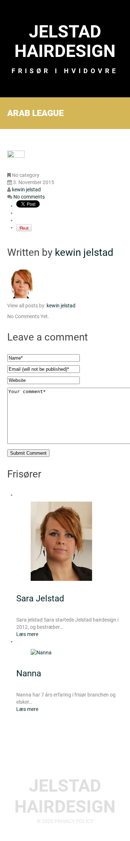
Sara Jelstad (40, 598)
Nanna (28, 673)
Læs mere (27, 634)
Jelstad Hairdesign (65, 41)
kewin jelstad (26, 189)
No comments (29, 197)
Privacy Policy (74, 821)
